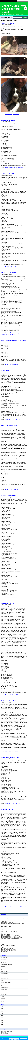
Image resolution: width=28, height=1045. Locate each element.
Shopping (3, 998)
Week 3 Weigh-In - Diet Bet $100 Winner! (13, 340)
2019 (2, 1008)
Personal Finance (4, 987)
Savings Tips (3, 996)
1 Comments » (15, 489)
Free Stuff (3, 975)
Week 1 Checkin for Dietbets (9, 701)
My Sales (3, 985)
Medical (2, 980)
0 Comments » (19, 167)
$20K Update (5, 370)
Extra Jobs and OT (5, 971)
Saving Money (4, 994)
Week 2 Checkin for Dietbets (9, 425)
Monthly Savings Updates (6, 982)
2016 (2, 1013)
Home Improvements (5, 978)
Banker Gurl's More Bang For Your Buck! (18, 1038)
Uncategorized (4, 1001)
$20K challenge (4, 957)
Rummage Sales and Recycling (7, 992)
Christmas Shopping (5, 962)
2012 (2, 1020)
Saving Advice (17, 1039)
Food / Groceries (4, 973)
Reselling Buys (4, 989)
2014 (2, 1017)
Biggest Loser (4, 959)
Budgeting (3, 960)
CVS (7, 334)
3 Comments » (15, 364)
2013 (2, 1018)
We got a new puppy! (7, 23)
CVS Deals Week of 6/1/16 (9, 273)
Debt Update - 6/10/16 (7, 603)
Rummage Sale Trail (7, 809)
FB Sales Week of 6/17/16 (8, 174)
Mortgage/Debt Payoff (10, 167)
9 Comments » (16, 114)
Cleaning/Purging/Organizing (6, 964)
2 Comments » (13, 266)
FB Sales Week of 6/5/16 (8, 495)
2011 (2, 1022)
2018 (2, 1010)
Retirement (3, 991)
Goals (2, 976)
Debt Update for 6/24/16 (8, 120)
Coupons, (12, 332)
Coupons (3, 966)
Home (2, 17)
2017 (2, 1011)
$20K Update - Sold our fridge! (10, 757)
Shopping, (7, 332)
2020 (2, 1006)
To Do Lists (3, 999)
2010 (2, 1024)
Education (3, 969)
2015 (2, 1015)
